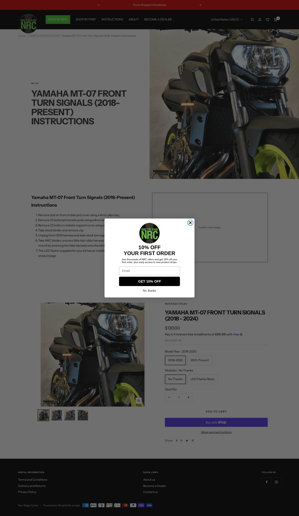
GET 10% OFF (149, 281)
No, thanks (149, 290)
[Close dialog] (190, 222)
